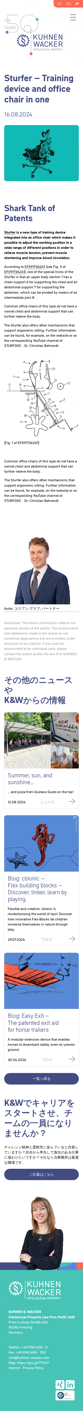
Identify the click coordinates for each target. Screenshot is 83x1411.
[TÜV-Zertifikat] (65, 1395)
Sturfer (9, 232)
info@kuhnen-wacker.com (29, 1357)
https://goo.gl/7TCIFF (33, 1362)
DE (60, 3)
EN (68, 3)
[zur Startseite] (42, 1290)
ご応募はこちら (41, 1174)
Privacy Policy (33, 1367)
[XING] (60, 1384)
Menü (73, 17)
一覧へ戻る (41, 1078)
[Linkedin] (70, 1384)
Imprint (14, 1367)
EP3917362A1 (35, 266)
